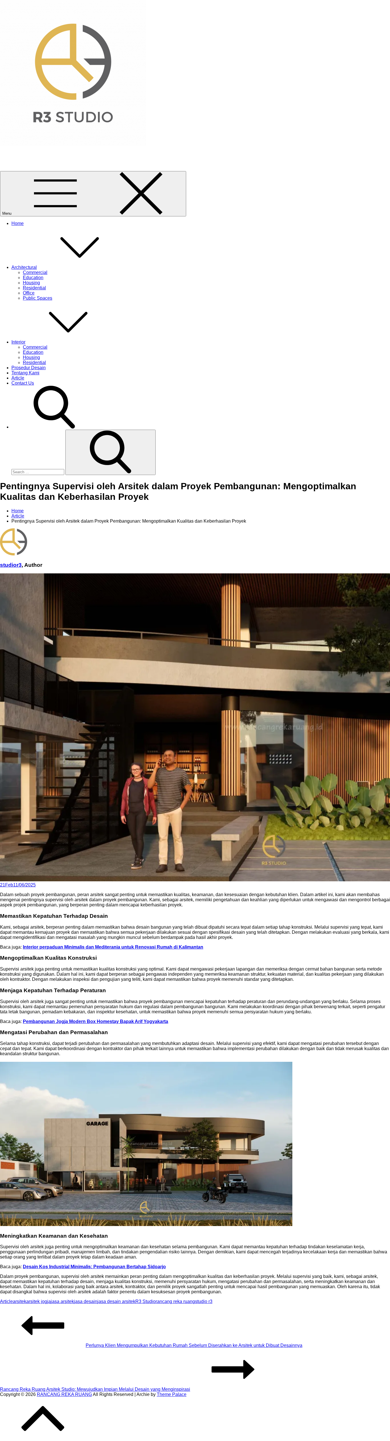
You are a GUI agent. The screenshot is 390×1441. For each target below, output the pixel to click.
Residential (34, 287)
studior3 (11, 565)
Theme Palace (171, 1394)
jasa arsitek (62, 1301)
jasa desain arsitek (116, 1301)
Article (17, 378)
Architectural (24, 267)
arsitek (19, 1301)
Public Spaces (37, 298)
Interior (18, 342)
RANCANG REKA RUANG (27, 154)
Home (17, 223)
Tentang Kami (25, 372)
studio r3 (203, 1301)
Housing (31, 282)
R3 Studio (145, 1301)
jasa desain (85, 1301)
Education (33, 277)
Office (29, 293)
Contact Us (22, 383)
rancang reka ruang (175, 1301)
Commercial (35, 272)
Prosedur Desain (28, 367)
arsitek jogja (38, 1301)
